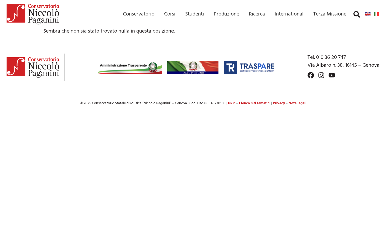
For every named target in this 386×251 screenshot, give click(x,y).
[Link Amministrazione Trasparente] (130, 67)
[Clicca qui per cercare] (356, 14)
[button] (356, 14)
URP (231, 103)
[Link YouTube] (331, 75)
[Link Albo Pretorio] (192, 67)
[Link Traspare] (249, 67)
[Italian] (376, 14)
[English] (368, 14)
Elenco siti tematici (254, 103)
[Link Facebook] (310, 75)
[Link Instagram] (321, 75)
